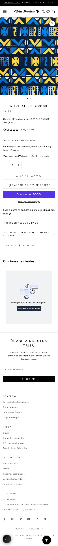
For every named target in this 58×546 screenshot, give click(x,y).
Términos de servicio (13, 484)
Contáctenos (9, 499)
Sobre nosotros (10, 463)
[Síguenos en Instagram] (12, 519)
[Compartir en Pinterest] (28, 245)
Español (34, 529)
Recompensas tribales (14, 473)
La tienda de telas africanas (16, 402)
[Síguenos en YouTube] (28, 519)
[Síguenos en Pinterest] (20, 519)
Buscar (6, 433)
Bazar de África (10, 407)
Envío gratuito (12, 3)
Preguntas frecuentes (13, 438)
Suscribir (29, 379)
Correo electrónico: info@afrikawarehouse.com (26, 504)
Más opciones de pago (29, 201)
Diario (6, 468)
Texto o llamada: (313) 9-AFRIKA (19, 509)
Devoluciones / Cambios (15, 448)
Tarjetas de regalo (11, 417)
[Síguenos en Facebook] (4, 519)
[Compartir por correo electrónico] (32, 245)
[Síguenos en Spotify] (44, 519)
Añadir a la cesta (29, 176)
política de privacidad (13, 479)
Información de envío (13, 443)
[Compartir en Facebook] (19, 245)
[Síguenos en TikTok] (36, 519)
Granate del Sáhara (12, 412)
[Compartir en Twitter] (23, 245)
